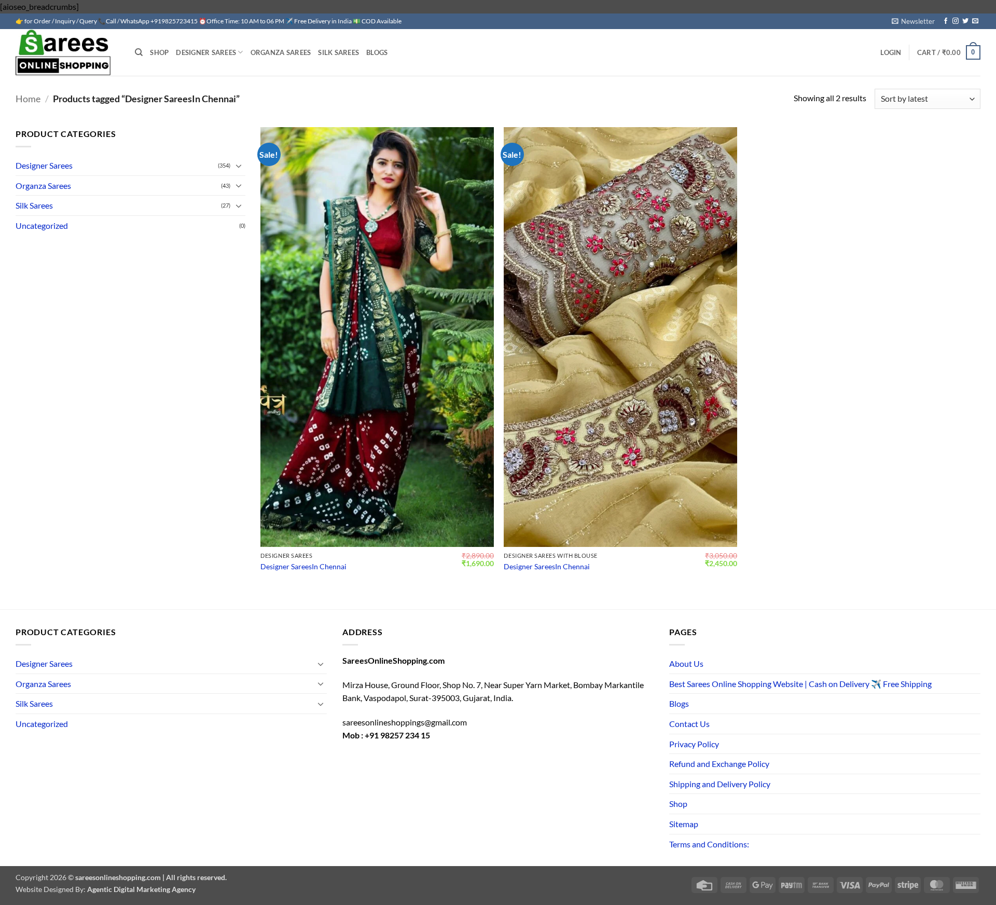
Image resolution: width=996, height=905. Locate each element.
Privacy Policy (694, 744)
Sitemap (683, 824)
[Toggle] (239, 165)
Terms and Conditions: (709, 844)
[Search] (139, 52)
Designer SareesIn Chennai (303, 566)
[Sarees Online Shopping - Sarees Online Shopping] (67, 52)
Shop (159, 52)
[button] (913, 21)
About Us (686, 663)
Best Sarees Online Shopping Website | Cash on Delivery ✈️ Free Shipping (800, 684)
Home (28, 98)
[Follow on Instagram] (955, 21)
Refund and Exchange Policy (719, 764)
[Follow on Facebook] (946, 21)
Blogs (377, 52)
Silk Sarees (338, 52)
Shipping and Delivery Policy (719, 784)
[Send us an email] (975, 21)
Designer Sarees (206, 52)
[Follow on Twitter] (965, 21)
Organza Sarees (281, 52)
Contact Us (689, 724)
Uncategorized (42, 225)
